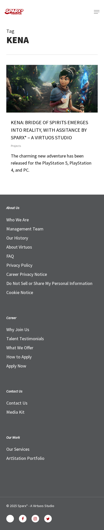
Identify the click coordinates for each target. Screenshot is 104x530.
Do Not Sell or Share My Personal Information (49, 283)
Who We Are (17, 220)
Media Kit (15, 412)
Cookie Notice (19, 292)
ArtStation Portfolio (25, 458)
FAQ (10, 256)
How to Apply (19, 357)
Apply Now (16, 366)
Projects (16, 146)
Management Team (24, 229)
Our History (17, 238)
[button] (96, 11)
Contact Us (17, 403)
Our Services (18, 449)
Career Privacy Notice (26, 274)
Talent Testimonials (25, 338)
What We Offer (19, 348)
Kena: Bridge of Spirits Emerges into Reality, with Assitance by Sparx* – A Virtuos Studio (49, 130)
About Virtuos (19, 247)
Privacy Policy (19, 265)
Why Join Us (17, 329)
